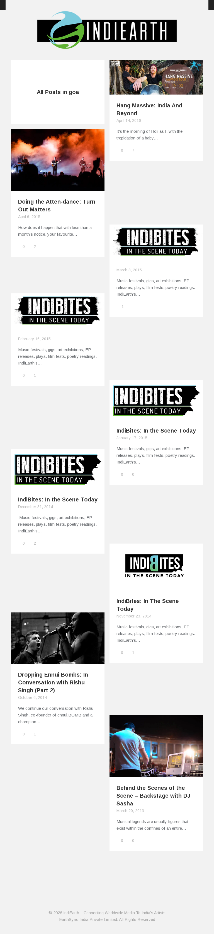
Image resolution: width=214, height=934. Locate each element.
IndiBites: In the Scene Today (156, 431)
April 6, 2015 (29, 216)
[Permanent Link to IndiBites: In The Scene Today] (156, 586)
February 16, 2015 (34, 339)
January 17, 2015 (131, 438)
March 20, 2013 (130, 810)
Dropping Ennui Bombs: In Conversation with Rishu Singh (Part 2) (53, 682)
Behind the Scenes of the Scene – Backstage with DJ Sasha (153, 796)
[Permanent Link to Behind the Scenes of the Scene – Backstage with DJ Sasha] (156, 773)
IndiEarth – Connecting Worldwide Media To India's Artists (114, 913)
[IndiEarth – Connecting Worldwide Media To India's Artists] (107, 45)
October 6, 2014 (32, 697)
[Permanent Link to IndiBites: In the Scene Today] (156, 416)
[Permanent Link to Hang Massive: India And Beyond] (156, 91)
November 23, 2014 (133, 616)
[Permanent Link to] (156, 256)
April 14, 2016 (128, 120)
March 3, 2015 (129, 270)
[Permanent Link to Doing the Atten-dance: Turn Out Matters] (57, 187)
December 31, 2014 (35, 507)
